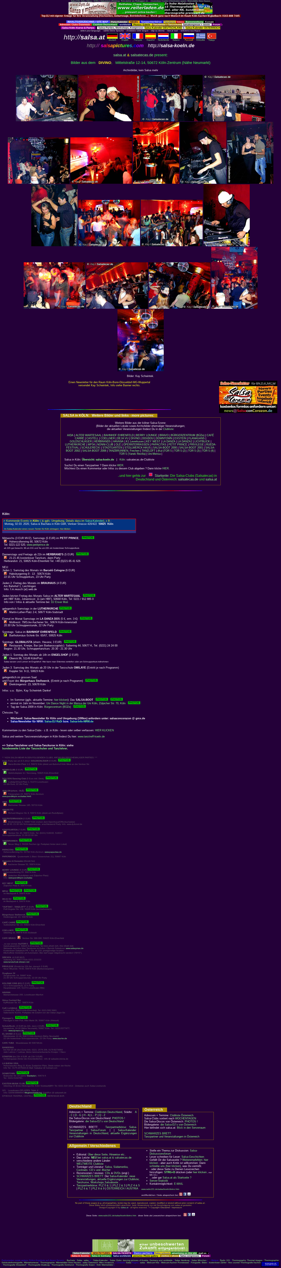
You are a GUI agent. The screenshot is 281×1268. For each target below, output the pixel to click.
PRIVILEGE (196, 444)
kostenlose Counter (160, 1)
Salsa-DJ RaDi (53, 721)
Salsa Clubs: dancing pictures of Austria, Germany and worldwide (141, 1260)
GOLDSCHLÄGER (81, 441)
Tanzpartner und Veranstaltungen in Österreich (171, 1136)
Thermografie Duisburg (39, 1265)
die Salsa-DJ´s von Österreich (178, 1124)
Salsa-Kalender (100, 1260)
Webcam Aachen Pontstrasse (175, 1262)
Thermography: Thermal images (247, 1260)
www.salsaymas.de (75, 948)
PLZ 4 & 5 (134, 1185)
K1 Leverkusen (135, 441)
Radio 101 (225, 1260)
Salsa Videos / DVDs (90, 1)
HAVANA (118, 441)
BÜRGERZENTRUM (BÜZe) (187, 435)
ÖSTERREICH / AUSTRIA (122, 1188)
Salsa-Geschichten (192, 1156)
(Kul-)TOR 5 (165, 450)
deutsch (112, 40)
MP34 (91, 444)
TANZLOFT (148, 450)
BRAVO (164, 435)
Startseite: (162, 475)
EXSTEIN (180, 438)
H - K (87, 1115)
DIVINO (135, 438)
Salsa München (199, 1260)
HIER (120, 465)
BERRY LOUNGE (146, 435)
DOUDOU (148, 438)
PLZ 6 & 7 (84, 1188)
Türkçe (211, 40)
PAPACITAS (158, 444)
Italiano (176, 40)
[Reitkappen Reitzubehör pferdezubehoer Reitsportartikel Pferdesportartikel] (140, 13)
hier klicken (61, 699)
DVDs (117, 1173)
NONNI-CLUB (105, 444)
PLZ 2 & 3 (119, 1185)
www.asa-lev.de (60, 1038)
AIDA (70, 435)
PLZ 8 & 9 (98, 1188)
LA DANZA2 (185, 441)
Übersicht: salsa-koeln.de (98, 459)
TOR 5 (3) (194, 450)
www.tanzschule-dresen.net (16, 962)
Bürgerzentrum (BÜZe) (58, 706)
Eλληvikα (200, 40)
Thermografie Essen (85, 1265)
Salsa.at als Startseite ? (177, 1177)
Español (150, 40)
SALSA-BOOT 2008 (94, 450)
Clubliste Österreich (181, 1115)
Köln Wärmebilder (105, 1265)
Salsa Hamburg (182, 1260)
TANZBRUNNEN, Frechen (123, 450)
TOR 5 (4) (208, 450)
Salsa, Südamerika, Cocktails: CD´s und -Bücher (102, 1168)
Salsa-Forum (98, 1130)
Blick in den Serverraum (191, 1127)
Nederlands (163, 40)
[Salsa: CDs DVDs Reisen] (92, 13)
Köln (122, 459)
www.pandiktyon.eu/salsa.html (16, 796)
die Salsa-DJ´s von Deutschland (104, 1121)
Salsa (79, 1260)
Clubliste (168, 429)
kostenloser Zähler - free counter (224, 1262)
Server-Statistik (159, 1180)
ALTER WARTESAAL (89, 435)
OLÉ (118, 444)
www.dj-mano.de (16, 1030)
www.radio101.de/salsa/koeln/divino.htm (160, 1189)
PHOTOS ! (118, 1118)
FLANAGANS (196, 438)
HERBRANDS (102, 441)
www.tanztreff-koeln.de (91, 736)
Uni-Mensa (154, 453)
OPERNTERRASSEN (136, 444)
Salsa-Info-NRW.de (81, 721)
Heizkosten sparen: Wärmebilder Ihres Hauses (190, 1)
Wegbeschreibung (33, 1092)
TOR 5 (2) (180, 450)
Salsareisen (105, 1)
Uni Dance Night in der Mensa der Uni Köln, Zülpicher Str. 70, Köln (87, 703)
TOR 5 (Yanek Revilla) (132, 453)
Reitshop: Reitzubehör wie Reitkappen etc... (131, 1)
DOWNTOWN (164, 438)
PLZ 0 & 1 (105, 1185)
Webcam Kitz (153, 1262)
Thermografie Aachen (250, 1262)
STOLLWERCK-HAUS (137, 447)
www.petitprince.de (38, 544)
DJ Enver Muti (59, 602)
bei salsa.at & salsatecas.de (111, 1157)
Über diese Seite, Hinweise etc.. (107, 1154)
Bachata (71, 1260)
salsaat (211, 479)
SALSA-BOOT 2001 (191, 447)
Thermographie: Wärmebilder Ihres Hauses (60, 1262)
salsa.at (119, 55)
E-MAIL (178, 1183)
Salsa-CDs (75, 1)
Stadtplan (31, 1076)
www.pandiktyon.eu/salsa (20, 878)
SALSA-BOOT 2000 (165, 447)
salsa (86, 1260)
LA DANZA (169, 441)
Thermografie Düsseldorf (14, 1265)
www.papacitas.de (53, 852)
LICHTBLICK (202, 441)
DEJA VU (122, 438)
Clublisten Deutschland (108, 1112)
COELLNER (108, 438)
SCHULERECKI (90, 447)
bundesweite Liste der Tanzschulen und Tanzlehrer (34, 748)
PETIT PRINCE (177, 444)
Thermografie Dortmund (62, 1265)
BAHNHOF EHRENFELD (119, 435)
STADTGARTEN (112, 447)
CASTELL (92, 438)
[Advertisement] (140, 18)
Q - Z (102, 1115)
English (125, 40)
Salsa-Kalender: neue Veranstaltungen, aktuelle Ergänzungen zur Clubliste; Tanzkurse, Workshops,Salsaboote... (108, 1179)
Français (138, 40)
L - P (94, 1115)
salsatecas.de (142, 55)
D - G (78, 1115)
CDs (107, 1173)
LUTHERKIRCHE (75, 444)
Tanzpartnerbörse (87, 1185)
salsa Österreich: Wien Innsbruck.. (99, 1262)
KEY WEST (153, 441)
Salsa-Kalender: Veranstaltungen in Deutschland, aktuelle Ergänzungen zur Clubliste (103, 1133)
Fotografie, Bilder (199, 1262)
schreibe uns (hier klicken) (165, 1166)
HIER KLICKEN (104, 730)
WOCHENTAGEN (185, 1118)
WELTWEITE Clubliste (90, 1163)
